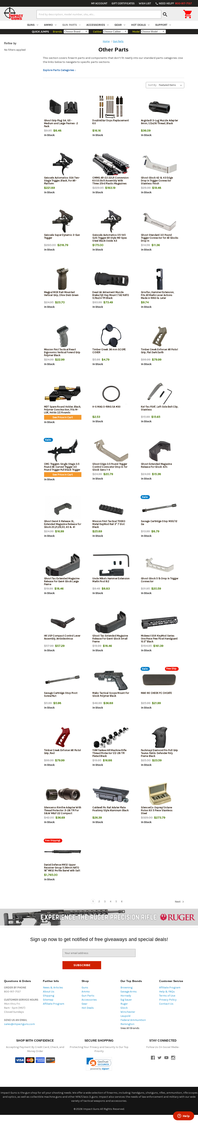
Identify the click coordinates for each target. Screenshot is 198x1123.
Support (161, 24)
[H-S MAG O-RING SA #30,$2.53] (111, 394)
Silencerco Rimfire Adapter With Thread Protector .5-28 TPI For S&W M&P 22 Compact (62, 810)
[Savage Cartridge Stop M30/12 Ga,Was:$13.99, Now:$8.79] (160, 508)
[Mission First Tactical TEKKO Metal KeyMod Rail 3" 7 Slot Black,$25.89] (111, 508)
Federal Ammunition (133, 1020)
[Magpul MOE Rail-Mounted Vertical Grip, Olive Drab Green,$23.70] (63, 279)
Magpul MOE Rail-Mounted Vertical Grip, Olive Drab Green (61, 294)
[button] (99, 1063)
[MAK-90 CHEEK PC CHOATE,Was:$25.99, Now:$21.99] (160, 680)
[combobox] (99, 14)
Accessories (95, 24)
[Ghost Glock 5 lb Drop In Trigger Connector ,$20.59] (160, 565)
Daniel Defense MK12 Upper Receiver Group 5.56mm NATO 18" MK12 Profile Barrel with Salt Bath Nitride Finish (62, 869)
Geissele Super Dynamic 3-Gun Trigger (62, 236)
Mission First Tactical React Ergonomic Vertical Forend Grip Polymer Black (62, 352)
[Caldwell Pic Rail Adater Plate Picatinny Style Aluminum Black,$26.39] (111, 794)
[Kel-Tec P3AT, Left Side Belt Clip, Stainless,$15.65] (160, 394)
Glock (124, 1007)
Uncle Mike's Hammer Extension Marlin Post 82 (111, 580)
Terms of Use (167, 995)
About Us (48, 991)
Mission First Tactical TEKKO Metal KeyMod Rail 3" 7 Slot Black (108, 524)
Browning (126, 987)
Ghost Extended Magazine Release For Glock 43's (156, 465)
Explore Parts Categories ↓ (59, 70)
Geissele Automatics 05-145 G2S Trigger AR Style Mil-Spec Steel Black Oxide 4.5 (109, 237)
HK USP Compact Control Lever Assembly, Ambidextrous (62, 637)
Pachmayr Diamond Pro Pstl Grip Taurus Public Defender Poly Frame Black (159, 753)
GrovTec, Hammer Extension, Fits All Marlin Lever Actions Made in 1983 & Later (157, 295)
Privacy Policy (168, 999)
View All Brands (129, 1028)
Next (178, 901)
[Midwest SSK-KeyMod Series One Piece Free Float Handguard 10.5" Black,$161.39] (160, 623)
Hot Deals (138, 24)
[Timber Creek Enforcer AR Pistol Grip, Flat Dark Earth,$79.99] (160, 336)
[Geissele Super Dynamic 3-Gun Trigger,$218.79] (63, 222)
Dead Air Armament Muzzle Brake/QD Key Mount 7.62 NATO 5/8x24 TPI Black (110, 295)
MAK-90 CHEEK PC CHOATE (156, 692)
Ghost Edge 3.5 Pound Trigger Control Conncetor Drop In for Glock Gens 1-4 (109, 466)
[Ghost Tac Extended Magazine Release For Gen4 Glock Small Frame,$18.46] (111, 623)
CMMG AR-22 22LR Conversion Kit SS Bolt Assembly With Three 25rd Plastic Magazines (110, 180)
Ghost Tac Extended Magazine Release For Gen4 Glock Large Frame (62, 581)
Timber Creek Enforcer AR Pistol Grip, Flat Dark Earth (159, 351)
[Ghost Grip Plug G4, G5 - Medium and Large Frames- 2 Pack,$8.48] (63, 107)
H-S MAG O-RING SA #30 (106, 406)
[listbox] (171, 85)
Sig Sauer (126, 999)
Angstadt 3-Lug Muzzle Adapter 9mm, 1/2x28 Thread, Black (159, 122)
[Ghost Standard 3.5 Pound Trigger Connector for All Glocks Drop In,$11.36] (160, 222)
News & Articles (53, 987)
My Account (99, 3)
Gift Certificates (123, 3)
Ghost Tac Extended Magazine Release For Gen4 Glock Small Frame (110, 638)
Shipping (48, 995)
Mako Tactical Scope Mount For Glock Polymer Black (110, 694)
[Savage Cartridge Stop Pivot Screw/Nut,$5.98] (63, 680)
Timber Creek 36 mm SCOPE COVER (109, 351)
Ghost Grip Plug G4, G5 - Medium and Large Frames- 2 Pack (61, 123)
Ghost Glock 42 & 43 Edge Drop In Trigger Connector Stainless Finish (157, 180)
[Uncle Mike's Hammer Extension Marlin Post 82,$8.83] (111, 565)
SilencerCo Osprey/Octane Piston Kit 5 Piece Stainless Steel (156, 810)
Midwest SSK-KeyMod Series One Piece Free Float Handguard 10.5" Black (159, 638)
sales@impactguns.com (19, 1024)
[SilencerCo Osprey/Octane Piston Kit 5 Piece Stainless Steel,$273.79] (160, 794)
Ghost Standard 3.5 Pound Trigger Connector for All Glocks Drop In (159, 237)
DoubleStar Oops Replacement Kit (110, 122)
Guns (31, 24)
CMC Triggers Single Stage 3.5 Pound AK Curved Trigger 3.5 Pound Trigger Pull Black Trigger (62, 466)
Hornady (125, 995)
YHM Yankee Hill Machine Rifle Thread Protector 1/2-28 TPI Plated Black (109, 753)
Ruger (124, 1003)
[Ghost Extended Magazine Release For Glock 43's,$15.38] (160, 451)
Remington (127, 1024)
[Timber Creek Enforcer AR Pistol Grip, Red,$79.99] (63, 737)
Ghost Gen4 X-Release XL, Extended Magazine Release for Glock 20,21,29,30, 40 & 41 (62, 524)
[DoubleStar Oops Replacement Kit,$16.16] (111, 107)
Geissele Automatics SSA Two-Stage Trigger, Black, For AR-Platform (62, 180)
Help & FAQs (167, 991)
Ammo (48, 24)
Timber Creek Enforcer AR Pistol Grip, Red (62, 752)
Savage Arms (128, 991)
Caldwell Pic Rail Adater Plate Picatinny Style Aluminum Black (110, 809)
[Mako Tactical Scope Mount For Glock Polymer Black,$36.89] (111, 680)
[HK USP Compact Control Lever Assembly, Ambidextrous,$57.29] (63, 623)
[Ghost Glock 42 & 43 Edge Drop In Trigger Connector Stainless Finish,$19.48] (160, 165)
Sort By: (152, 85)
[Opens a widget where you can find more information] (183, 1116)
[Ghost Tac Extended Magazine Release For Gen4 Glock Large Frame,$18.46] (63, 565)
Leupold (125, 1016)
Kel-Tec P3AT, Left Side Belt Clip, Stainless (159, 408)
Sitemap (48, 999)
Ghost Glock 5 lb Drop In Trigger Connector (159, 580)
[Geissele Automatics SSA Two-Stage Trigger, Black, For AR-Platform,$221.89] (63, 165)
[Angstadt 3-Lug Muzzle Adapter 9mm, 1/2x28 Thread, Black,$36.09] (160, 107)
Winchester (127, 1012)
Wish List (145, 3)
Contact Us (166, 1003)
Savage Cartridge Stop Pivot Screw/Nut (61, 694)
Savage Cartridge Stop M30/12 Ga (159, 523)
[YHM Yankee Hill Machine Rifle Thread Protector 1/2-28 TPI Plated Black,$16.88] (111, 737)
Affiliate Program (53, 1003)
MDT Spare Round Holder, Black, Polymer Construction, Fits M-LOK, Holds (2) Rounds (62, 409)
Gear (118, 24)
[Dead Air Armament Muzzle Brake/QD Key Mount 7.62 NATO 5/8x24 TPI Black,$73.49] (111, 279)
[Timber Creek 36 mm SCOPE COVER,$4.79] (111, 336)
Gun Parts (69, 24)
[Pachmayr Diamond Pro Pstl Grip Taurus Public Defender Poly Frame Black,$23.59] (160, 737)
